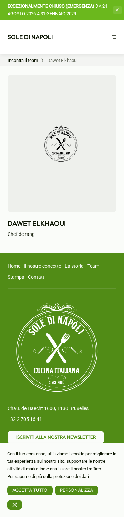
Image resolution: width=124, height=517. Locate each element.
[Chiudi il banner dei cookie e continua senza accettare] (14, 505)
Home (14, 266)
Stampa (16, 277)
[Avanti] (114, 37)
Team (93, 266)
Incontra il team (23, 60)
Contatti (36, 277)
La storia (74, 266)
